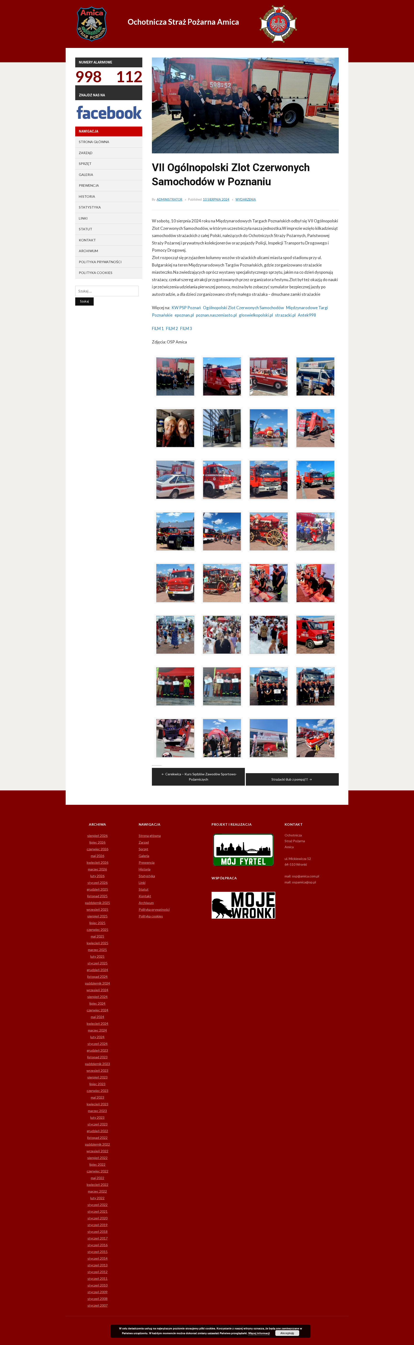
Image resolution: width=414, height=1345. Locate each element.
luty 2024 (97, 1037)
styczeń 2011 (97, 1278)
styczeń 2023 (97, 1124)
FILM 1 (158, 328)
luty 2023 (97, 1117)
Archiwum (88, 251)
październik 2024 (97, 983)
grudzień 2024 (97, 970)
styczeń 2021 (97, 1211)
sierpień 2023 (97, 1077)
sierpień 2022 (97, 1158)
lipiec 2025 (97, 923)
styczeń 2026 (97, 883)
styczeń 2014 (97, 1258)
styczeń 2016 (97, 1245)
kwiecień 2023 (97, 1104)
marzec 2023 (97, 1111)
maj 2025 (97, 936)
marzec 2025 (97, 950)
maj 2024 (97, 1017)
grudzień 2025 (97, 889)
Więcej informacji (259, 1333)
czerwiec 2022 (97, 1171)
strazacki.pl (285, 315)
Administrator (169, 199)
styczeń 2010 (97, 1285)
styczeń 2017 (97, 1238)
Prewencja (89, 185)
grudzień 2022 (97, 1131)
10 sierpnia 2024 (216, 199)
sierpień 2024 (97, 997)
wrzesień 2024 (97, 990)
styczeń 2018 (97, 1231)
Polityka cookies (95, 273)
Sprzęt (85, 164)
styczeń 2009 (97, 1292)
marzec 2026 (97, 869)
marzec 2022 (97, 1191)
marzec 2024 (97, 1030)
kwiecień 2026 (97, 862)
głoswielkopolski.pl (256, 315)
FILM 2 (172, 328)
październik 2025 (97, 903)
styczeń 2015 (97, 1252)
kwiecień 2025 (97, 943)
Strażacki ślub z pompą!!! (289, 779)
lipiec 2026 (97, 842)
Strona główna (94, 142)
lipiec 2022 (97, 1164)
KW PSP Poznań (186, 307)
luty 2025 (97, 956)
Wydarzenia (246, 199)
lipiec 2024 (97, 1003)
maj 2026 (97, 856)
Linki (83, 218)
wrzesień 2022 (97, 1151)
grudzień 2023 (97, 1050)
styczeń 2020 (97, 1218)
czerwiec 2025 (97, 930)
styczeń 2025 (97, 963)
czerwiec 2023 (97, 1091)
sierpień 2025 (97, 916)
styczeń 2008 (97, 1299)
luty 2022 (97, 1198)
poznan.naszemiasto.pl (216, 315)
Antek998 (307, 315)
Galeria (86, 175)
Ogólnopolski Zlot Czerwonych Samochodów (243, 307)
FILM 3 (186, 328)
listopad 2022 (97, 1138)
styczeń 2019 (97, 1225)
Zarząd (85, 153)
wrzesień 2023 (97, 1070)
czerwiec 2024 (97, 1010)
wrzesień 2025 (97, 909)
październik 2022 (97, 1144)
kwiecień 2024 (97, 1023)
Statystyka (90, 207)
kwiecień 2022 (97, 1185)
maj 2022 (97, 1178)
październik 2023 (97, 1064)
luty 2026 (97, 876)
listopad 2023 (97, 1057)
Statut (85, 229)
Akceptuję (287, 1333)
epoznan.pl (184, 315)
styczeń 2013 (97, 1265)
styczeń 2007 (97, 1305)
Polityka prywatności (100, 262)
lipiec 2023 (97, 1084)
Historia (87, 196)
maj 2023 (97, 1097)
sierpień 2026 (97, 836)
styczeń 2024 (97, 1044)
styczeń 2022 (97, 1205)
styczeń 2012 (97, 1272)
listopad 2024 (97, 976)
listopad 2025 (97, 896)
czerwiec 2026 (97, 849)
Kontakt (87, 240)
